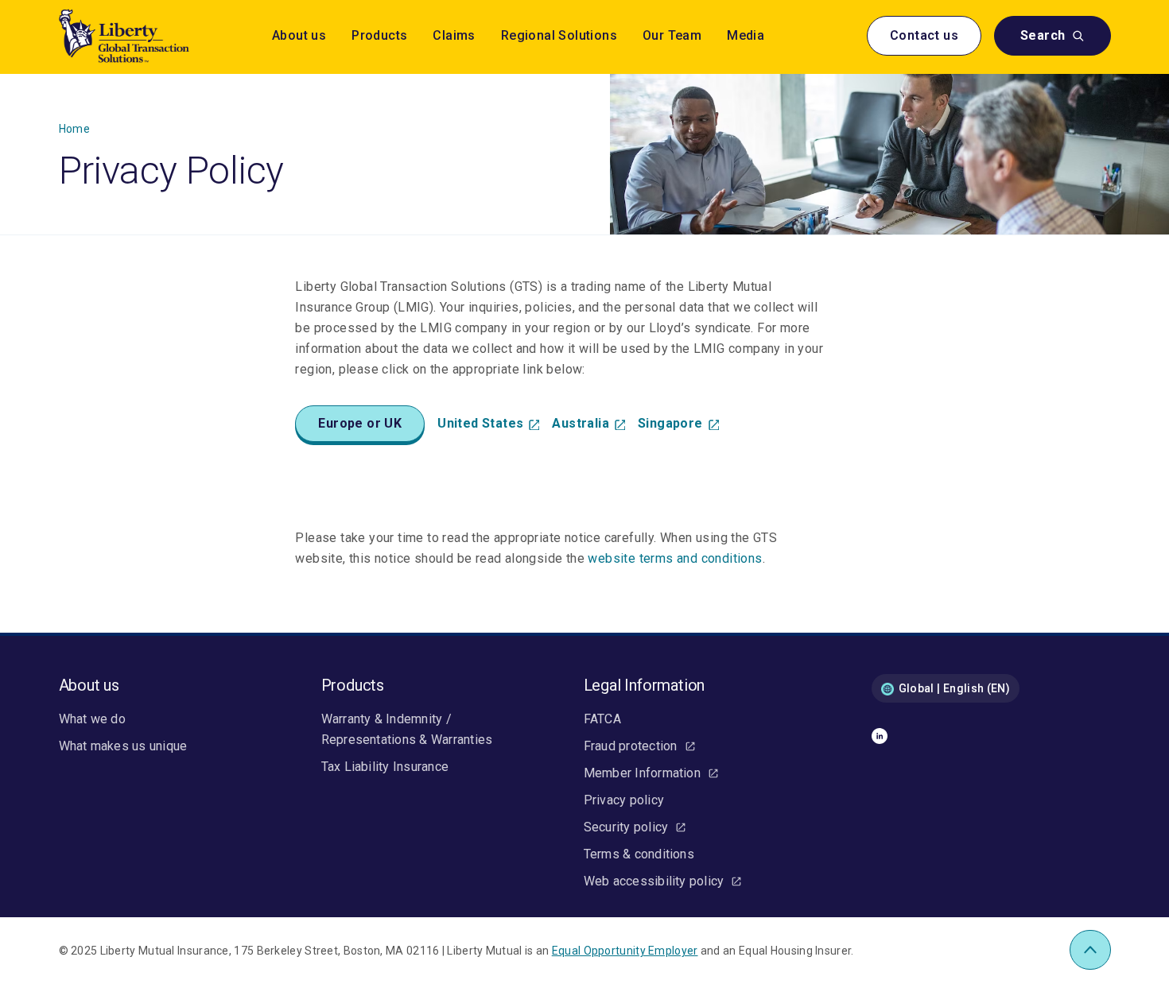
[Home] (147, 35)
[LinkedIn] (879, 739)
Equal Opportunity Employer (625, 950)
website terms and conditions (675, 558)
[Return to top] (1090, 950)
